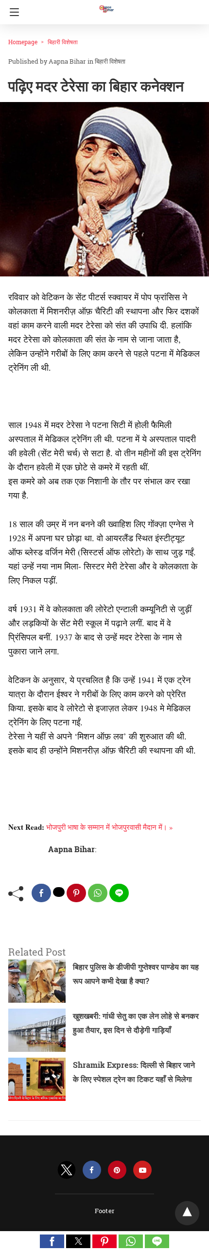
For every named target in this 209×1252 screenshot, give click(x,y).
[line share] (119, 893)
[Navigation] (12, 12)
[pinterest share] (76, 893)
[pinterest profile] (117, 1170)
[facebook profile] (92, 1170)
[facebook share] (41, 893)
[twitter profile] (66, 1170)
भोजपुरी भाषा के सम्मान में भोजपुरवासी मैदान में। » (109, 827)
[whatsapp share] (97, 893)
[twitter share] (59, 892)
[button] (52, 1241)
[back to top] (187, 1213)
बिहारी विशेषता (63, 42)
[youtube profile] (142, 1170)
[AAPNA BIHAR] (106, 4)
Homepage (22, 42)
